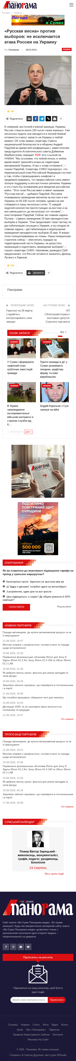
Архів (20, 1029)
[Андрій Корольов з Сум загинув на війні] (54, 392)
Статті (36, 1024)
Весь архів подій (54, 873)
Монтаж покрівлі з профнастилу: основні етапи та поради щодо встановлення (36, 646)
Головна (13, 1024)
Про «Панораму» (36, 1029)
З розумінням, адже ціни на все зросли (28, 591)
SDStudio (61, 1055)
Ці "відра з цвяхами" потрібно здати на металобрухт (36, 586)
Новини (67, 49)
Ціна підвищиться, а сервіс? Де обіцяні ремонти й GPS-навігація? (37, 598)
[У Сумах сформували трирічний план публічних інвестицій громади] (21, 348)
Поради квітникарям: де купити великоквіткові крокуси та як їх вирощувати (37, 634)
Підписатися (56, 999)
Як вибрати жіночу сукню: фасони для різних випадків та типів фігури (35, 674)
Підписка (54, 1029)
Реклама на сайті (38, 1039)
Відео (55, 1024)
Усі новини (67, 719)
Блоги (64, 1024)
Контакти (58, 1034)
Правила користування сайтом (31, 1034)
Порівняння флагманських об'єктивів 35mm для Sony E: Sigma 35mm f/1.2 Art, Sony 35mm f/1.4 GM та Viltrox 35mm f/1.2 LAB (37, 660)
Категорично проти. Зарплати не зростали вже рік (35, 581)
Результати (64, 607)
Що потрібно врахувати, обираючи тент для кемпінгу (33, 697)
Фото (46, 1024)
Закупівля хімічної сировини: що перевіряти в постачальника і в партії (38, 687)
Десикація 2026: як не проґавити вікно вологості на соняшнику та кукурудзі (32, 708)
